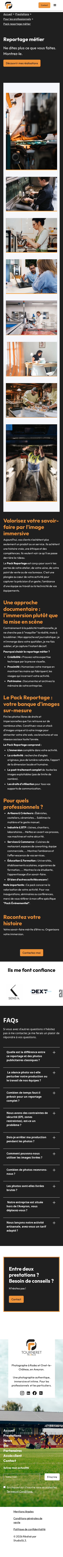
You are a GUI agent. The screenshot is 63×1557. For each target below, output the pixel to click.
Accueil (7, 14)
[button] (55, 5)
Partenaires (12, 1450)
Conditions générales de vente (27, 1520)
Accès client (12, 1455)
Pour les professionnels (17, 19)
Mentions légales (23, 1511)
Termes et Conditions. (20, 1491)
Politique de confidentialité (29, 1529)
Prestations (22, 14)
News (7, 1440)
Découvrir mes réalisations (22, 63)
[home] (7, 5)
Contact (44, 5)
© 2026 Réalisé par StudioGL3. (24, 1538)
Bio (5, 1445)
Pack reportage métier (17, 23)
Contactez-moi (32, 952)
